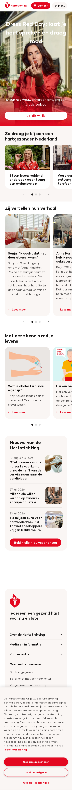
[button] (32, 194)
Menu (62, 6)
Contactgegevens (22, 672)
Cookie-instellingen (36, 782)
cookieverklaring (16, 749)
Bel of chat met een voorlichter (30, 678)
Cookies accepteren (36, 761)
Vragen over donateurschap (28, 685)
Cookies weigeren (36, 772)
